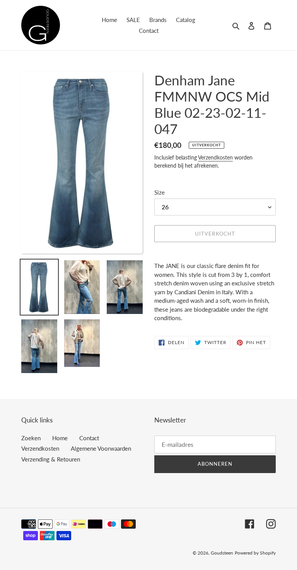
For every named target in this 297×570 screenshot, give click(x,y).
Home (60, 437)
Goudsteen (222, 553)
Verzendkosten (215, 157)
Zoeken (31, 437)
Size (159, 192)
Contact (89, 437)
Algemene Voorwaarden (101, 448)
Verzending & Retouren (50, 459)
